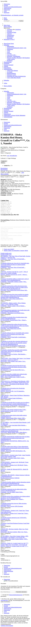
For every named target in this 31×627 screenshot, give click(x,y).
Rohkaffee (6, 91)
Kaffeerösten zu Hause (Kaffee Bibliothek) (14, 115)
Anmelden (10, 29)
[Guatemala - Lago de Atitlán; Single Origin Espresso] (15, 490)
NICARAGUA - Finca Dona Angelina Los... (12, 298)
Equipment (6, 109)
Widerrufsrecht (7, 8)
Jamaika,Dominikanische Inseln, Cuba (16, 94)
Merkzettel (9, 38)
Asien (8, 98)
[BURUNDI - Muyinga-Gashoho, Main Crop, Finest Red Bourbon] (15, 530)
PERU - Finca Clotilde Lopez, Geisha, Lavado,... (13, 377)
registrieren (18, 29)
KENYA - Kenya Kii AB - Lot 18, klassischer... (13, 391)
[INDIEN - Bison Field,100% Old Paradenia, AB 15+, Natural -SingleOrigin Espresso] (15, 449)
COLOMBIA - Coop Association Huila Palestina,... (14, 425)
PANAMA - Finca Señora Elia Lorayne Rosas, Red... (14, 290)
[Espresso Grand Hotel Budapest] (9, 523)
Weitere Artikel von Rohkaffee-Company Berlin (16, 250)
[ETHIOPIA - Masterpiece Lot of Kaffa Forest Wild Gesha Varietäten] (15, 311)
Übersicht (9, 31)
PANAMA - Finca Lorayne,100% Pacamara (12, 506)
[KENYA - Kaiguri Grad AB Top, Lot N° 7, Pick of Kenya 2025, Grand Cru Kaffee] (15, 273)
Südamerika (10, 95)
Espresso (9, 99)
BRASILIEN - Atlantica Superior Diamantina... (13, 485)
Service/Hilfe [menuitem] (11, 7)
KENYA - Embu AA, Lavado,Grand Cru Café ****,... (14, 546)
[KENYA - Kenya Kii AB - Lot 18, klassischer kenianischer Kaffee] (15, 389)
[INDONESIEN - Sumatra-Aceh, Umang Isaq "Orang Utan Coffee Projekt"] (15, 512)
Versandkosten (4, 600)
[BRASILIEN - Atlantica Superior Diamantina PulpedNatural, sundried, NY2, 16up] (15, 483)
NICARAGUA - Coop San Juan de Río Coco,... (13, 369)
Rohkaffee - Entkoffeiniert (13, 102)
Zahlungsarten (10, 35)
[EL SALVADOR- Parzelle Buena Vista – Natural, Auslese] (15, 318)
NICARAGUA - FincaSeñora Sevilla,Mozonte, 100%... (15, 384)
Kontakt (6, 5)
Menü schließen (8, 26)
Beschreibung (4, 168)
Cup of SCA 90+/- (11, 101)
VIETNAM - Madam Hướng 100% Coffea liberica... (14, 432)
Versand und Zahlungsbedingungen (13, 7)
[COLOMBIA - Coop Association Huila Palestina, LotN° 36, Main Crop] (15, 424)
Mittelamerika (10, 92)
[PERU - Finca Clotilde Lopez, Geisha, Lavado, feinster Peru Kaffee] (15, 375)
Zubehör (6, 112)
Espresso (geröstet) (8, 111)
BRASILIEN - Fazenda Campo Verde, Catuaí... (13, 458)
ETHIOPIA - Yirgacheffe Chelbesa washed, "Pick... (14, 281)
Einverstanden (9, 625)
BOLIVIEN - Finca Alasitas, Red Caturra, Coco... (13, 361)
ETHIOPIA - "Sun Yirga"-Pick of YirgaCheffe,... (13, 259)
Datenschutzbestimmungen (15, 594)
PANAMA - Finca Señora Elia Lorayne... (11, 328)
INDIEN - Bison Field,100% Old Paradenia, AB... (13, 451)
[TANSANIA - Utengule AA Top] (10, 517)
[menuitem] (17, 4)
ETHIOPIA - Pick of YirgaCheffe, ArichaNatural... (13, 337)
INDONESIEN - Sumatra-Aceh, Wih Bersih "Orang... (14, 465)
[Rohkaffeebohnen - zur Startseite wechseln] (12, 15)
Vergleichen (4, 161)
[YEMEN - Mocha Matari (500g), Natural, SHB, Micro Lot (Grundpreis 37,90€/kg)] (15, 416)
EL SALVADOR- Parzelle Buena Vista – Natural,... (14, 320)
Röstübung (9, 107)
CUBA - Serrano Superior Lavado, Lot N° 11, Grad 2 (13, 410)
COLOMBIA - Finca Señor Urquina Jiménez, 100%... (14, 539)
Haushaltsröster (8, 108)
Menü (5, 18)
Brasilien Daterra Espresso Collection (10, 478)
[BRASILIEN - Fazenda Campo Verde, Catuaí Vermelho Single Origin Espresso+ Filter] (15, 456)
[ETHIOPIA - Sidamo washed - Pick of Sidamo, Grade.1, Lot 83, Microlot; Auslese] (15, 304)
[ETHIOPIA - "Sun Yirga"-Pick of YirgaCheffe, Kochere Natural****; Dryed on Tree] (15, 257)
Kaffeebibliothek (8, 117)
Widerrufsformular (8, 571)
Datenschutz (7, 4)
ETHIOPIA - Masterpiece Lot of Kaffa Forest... (13, 313)
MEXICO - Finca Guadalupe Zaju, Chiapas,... (12, 499)
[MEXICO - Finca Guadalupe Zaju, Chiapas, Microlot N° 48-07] (15, 497)
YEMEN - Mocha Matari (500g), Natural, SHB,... (13, 418)
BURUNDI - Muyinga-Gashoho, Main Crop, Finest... (14, 532)
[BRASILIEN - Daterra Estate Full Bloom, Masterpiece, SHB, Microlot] (15, 396)
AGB (5, 11)
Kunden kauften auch (6, 253)
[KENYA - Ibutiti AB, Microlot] (9, 469)
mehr (22, 172)
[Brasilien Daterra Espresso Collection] (15, 476)
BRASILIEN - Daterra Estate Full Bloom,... (12, 398)
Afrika (8, 97)
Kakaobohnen (7, 114)
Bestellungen (10, 36)
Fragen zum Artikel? (9, 249)
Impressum (6, 12)
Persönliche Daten (11, 32)
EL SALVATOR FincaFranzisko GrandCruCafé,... (13, 345)
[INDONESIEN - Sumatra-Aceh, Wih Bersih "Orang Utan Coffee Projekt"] (15, 463)
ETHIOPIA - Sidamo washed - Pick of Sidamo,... (13, 306)
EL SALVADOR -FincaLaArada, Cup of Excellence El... (15, 405)
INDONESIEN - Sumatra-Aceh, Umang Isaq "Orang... (15, 513)
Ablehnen (3, 625)
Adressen (9, 33)
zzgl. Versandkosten (12, 155)
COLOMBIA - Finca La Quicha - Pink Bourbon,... (13, 354)
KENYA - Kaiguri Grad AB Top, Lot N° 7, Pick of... (14, 274)
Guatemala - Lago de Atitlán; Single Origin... (12, 492)
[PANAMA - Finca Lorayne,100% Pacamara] (15, 505)
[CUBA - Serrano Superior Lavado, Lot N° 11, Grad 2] (11, 409)
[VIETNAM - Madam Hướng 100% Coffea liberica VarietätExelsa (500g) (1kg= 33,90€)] (15, 431)
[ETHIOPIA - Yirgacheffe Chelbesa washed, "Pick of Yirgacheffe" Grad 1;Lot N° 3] (15, 280)
